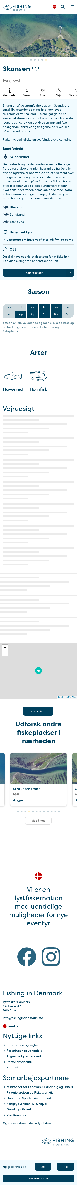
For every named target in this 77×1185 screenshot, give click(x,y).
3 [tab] (38, 60)
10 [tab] (52, 811)
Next (69, 35)
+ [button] (5, 647)
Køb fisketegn (34, 272)
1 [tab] (31, 60)
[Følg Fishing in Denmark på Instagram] (51, 957)
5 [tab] (46, 60)
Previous (8, 35)
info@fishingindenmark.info (23, 1018)
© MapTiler (71, 697)
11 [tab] (55, 811)
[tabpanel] (38, 779)
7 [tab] (40, 811)
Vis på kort (38, 711)
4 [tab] (42, 60)
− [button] (5, 653)
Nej (65, 1166)
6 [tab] (37, 811)
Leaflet (61, 697)
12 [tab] (59, 811)
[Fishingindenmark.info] (57, 1141)
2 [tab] (35, 60)
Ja (43, 1166)
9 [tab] (48, 811)
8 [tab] (44, 811)
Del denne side (38, 1178)
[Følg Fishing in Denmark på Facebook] (27, 957)
